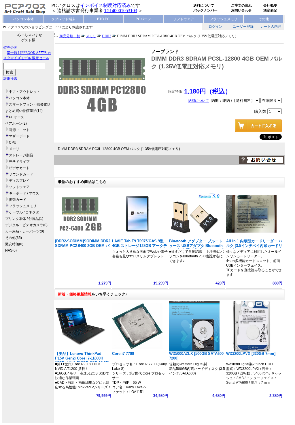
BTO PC (103, 19)
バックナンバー (205, 10)
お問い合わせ (241, 10)
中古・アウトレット (24, 92)
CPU (12, 143)
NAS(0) (11, 250)
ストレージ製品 (21, 155)
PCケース (16, 117)
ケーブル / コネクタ (24, 212)
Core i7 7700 (123, 353)
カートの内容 (270, 27)
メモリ (14, 149)
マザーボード (19, 136)
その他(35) (13, 238)
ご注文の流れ (241, 5)
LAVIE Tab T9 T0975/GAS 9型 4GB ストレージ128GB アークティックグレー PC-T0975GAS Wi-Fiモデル (139, 248)
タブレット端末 (63, 19)
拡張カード (17, 200)
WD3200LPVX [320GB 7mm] (250, 353)
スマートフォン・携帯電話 (29, 104)
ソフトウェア (183, 19)
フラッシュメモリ (223, 19)
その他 (263, 19)
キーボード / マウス (24, 193)
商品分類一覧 (69, 36)
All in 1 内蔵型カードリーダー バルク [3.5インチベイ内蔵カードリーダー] (254, 245)
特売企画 (10, 48)
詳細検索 (10, 78)
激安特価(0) (14, 244)
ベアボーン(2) (16, 123)
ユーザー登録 (243, 27)
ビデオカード (19, 168)
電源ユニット (19, 130)
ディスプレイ (19, 181)
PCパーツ (143, 19)
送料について (203, 5)
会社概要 (270, 5)
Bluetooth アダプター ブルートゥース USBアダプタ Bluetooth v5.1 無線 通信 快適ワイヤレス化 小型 (197, 248)
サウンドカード (21, 174)
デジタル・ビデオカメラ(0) (26, 225)
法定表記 (270, 10)
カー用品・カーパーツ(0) (24, 231)
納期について (198, 101)
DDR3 (106, 36)
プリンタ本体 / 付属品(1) (24, 219)
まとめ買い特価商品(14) (24, 111)
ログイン (215, 27)
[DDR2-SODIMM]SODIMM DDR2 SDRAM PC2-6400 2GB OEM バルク (82, 245)
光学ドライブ (19, 162)
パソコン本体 (23, 19)
